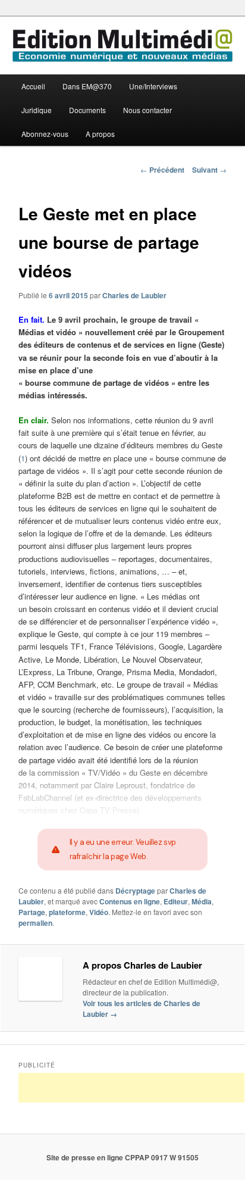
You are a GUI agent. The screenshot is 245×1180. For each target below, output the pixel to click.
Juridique (36, 110)
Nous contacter (147, 110)
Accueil (33, 86)
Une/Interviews (153, 86)
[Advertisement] (131, 1088)
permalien (35, 922)
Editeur (176, 901)
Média (201, 901)
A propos (100, 134)
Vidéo (98, 912)
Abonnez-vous (44, 134)
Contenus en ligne (129, 901)
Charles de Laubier (134, 295)
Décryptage (135, 890)
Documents (87, 110)
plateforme (67, 912)
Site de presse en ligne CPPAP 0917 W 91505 (122, 1157)
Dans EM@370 (87, 86)
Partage (31, 912)
